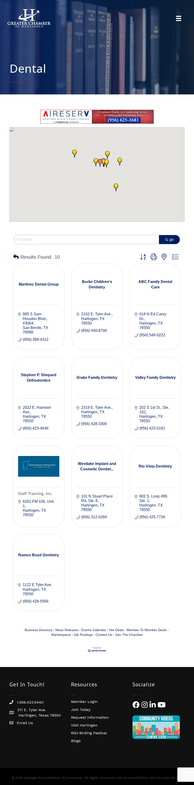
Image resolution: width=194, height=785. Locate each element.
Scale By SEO (172, 778)
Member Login (84, 701)
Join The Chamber (129, 635)
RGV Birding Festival (89, 733)
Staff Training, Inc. (35, 494)
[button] (106, 163)
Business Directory (39, 630)
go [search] (171, 239)
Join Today (80, 709)
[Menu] (179, 18)
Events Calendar (93, 630)
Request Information (90, 717)
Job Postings (83, 635)
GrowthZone (137, 778)
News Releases (67, 630)
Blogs (76, 741)
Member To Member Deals (147, 630)
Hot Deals (116, 630)
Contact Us (104, 635)
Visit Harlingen (84, 725)
